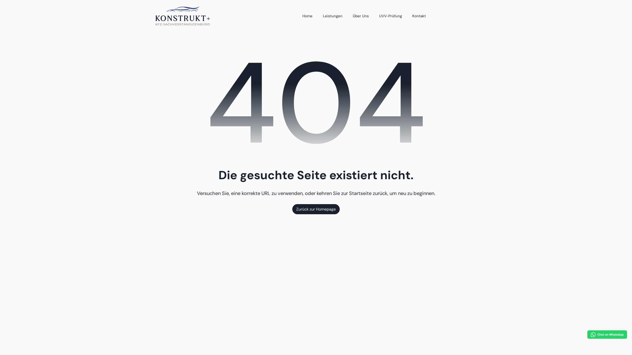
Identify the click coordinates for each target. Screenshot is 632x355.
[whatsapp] (607, 334)
